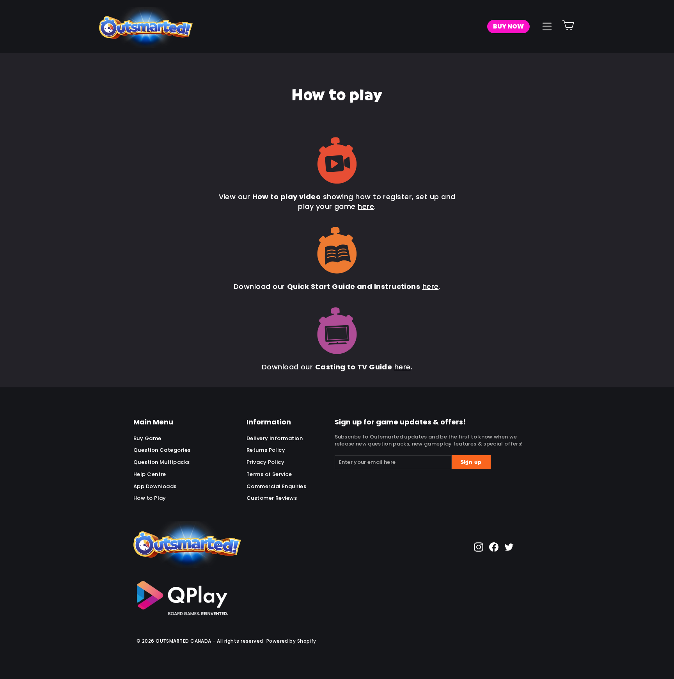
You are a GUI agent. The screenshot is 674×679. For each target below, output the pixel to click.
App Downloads (155, 486)
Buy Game (147, 438)
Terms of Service (269, 474)
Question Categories (162, 450)
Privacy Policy (265, 462)
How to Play (149, 498)
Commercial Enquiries (276, 486)
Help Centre (149, 474)
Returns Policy (266, 450)
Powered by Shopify (291, 641)
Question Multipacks (161, 462)
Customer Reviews (272, 498)
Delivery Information (275, 438)
